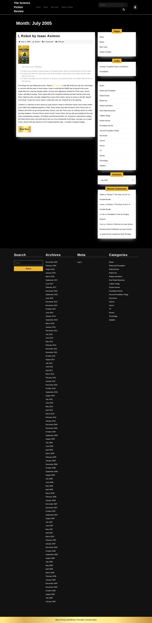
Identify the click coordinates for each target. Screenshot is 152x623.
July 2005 (49, 598)
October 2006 (51, 551)
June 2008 (49, 482)
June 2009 (49, 446)
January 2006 (51, 580)
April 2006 (49, 569)
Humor (102, 146)
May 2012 (49, 341)
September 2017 (52, 280)
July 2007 (49, 522)
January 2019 (51, 273)
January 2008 (51, 500)
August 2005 (50, 594)
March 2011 (50, 374)
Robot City (103, 101)
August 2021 (50, 269)
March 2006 (50, 573)
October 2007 (51, 511)
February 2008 (51, 497)
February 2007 (51, 540)
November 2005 (51, 587)
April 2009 (49, 450)
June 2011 (49, 367)
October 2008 (51, 468)
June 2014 (49, 313)
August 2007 (50, 518)
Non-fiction (103, 136)
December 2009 (51, 424)
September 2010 (52, 392)
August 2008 (50, 475)
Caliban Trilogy (105, 116)
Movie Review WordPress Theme (68, 620)
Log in (79, 262)
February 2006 (51, 576)
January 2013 (51, 327)
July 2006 (49, 562)
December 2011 (51, 349)
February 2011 (51, 378)
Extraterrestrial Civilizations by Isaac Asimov (116, 229)
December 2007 (51, 504)
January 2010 (51, 421)
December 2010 (51, 385)
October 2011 (50, 356)
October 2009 (51, 432)
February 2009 (51, 457)
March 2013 (50, 323)
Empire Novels (105, 121)
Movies (102, 156)
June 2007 (49, 526)
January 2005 (51, 601)
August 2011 (50, 359)
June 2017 (49, 284)
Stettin (37, 42)
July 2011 (49, 363)
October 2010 (51, 388)
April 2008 (49, 489)
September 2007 (52, 515)
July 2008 (49, 479)
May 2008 (49, 486)
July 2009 (49, 443)
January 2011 (50, 381)
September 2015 (52, 294)
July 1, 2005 (25, 42)
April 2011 (49, 370)
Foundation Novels (106, 126)
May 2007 (49, 529)
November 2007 (51, 508)
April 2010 (49, 410)
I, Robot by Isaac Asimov (39, 36)
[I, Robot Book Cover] (23, 54)
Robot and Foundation (108, 91)
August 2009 (50, 439)
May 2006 (49, 565)
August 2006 (50, 558)
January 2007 (51, 544)
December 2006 (51, 547)
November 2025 (51, 262)
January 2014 (51, 316)
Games (102, 141)
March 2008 (50, 493)
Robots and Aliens (106, 106)
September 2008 (52, 471)
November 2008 (51, 464)
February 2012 (51, 345)
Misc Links (54, 7)
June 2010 (49, 403)
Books (46, 7)
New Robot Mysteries (107, 111)
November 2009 (51, 428)
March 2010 (50, 414)
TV (101, 151)
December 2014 (51, 302)
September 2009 (52, 435)
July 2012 (49, 334)
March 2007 (50, 536)
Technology (104, 161)
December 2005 (51, 583)
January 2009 (51, 461)
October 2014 (51, 309)
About (38, 7)
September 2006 (52, 554)
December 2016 (51, 291)
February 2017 (51, 287)
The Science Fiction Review (22, 7)
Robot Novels (104, 96)
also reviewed (57, 85)
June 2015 (49, 298)
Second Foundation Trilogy (109, 131)
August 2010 (50, 396)
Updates (103, 166)
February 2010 (51, 417)
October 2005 (51, 591)
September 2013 (52, 320)
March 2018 (50, 276)
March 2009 (50, 453)
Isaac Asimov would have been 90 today (116, 234)
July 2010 (49, 399)
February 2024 (51, 266)
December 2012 (51, 331)
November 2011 (51, 352)
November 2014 (51, 305)
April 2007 (49, 533)
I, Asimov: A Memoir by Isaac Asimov (119, 224)
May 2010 (49, 406)
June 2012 (49, 338)
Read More (25, 130)
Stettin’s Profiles (67, 7)
